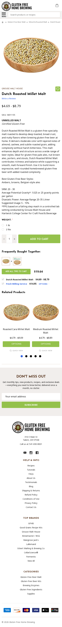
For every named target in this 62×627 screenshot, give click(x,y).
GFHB (31, 523)
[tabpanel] (16, 326)
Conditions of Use (31, 498)
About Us (31, 478)
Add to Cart (39, 239)
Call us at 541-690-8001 (31, 444)
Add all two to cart (16, 271)
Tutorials (31, 469)
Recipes (31, 465)
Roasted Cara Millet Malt (16, 329)
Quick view (17, 351)
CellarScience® (31, 552)
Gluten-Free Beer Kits (31, 581)
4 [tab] (36, 356)
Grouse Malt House (31, 531)
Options (43, 284)
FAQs (31, 474)
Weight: (7, 220)
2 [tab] (26, 356)
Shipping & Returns (31, 490)
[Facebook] (37, 452)
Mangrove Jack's (31, 540)
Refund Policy (31, 494)
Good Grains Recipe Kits (31, 527)
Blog (31, 486)
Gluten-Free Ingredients (31, 589)
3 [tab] (31, 356)
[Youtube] (25, 452)
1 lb (8, 225)
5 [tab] (40, 356)
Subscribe (31, 405)
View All (31, 560)
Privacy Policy (31, 503)
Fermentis (31, 556)
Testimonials (31, 482)
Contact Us (31, 507)
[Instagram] (31, 452)
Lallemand (31, 544)
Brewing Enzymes (31, 585)
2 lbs (8, 229)
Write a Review (9, 98)
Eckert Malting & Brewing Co (31, 548)
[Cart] (57, 5)
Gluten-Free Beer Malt (31, 577)
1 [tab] (22, 356)
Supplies (31, 593)
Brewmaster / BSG (31, 535)
